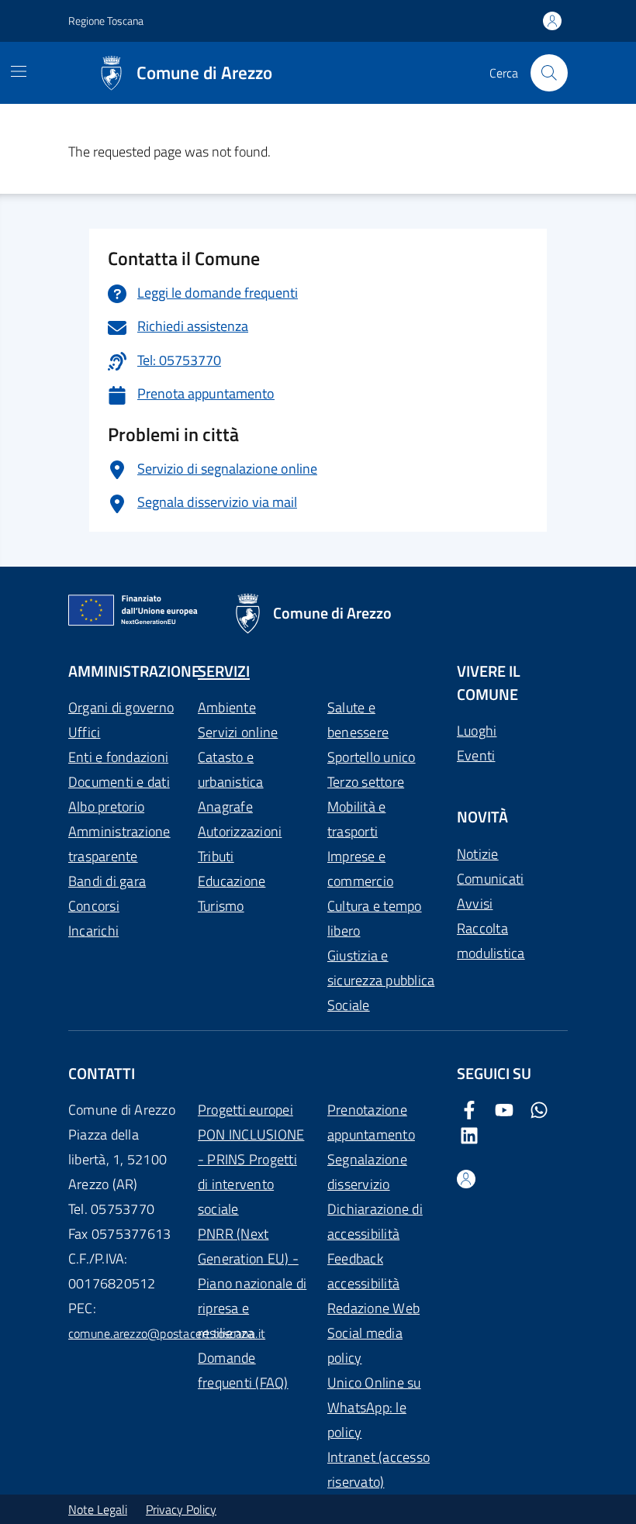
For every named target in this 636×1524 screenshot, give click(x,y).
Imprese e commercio (360, 868)
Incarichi (93, 930)
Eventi (476, 755)
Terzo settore (365, 781)
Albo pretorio (106, 806)
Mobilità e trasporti (356, 819)
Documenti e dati (119, 781)
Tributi (216, 856)
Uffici (84, 732)
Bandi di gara (107, 881)
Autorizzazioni (240, 831)
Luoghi (476, 730)
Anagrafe (225, 806)
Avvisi (475, 903)
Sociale (348, 1005)
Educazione (231, 881)
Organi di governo (121, 707)
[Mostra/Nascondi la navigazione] (18, 71)
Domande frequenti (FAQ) (243, 1370)
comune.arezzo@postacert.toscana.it (166, 1333)
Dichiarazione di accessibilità (375, 1221)
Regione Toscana (105, 20)
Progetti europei (245, 1109)
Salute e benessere (358, 720)
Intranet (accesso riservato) (378, 1469)
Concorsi (93, 905)
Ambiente (227, 707)
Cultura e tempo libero (374, 918)
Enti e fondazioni (118, 756)
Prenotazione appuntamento (371, 1122)
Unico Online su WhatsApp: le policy (374, 1407)
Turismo (221, 905)
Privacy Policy (181, 1509)
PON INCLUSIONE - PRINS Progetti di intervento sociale (251, 1171)
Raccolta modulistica (491, 941)
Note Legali (97, 1509)
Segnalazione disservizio (367, 1172)
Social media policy (365, 1345)
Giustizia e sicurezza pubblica (380, 968)
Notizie (478, 853)
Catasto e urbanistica (231, 769)
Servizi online (238, 732)
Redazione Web (373, 1308)
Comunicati (490, 878)
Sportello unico (371, 756)
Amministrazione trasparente (119, 844)
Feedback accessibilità (363, 1271)
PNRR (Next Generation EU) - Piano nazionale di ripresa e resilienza (252, 1283)
